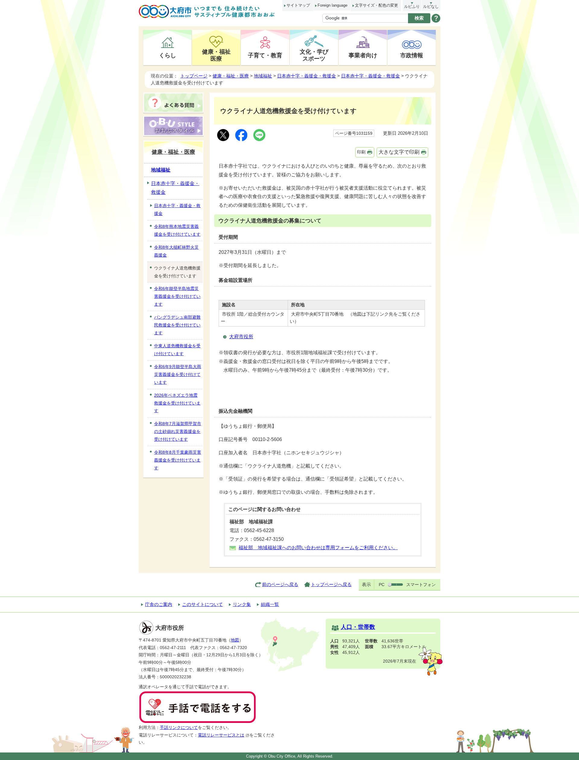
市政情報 (411, 55)
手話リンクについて (179, 727)
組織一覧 (270, 604)
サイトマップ (298, 5)
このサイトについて (202, 604)
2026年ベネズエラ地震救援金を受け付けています (177, 403)
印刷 (361, 152)
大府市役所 (241, 336)
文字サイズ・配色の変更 (376, 5)
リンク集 (242, 604)
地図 (235, 640)
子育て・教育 (265, 55)
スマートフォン (421, 584)
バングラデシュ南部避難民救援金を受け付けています (177, 325)
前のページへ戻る (280, 584)
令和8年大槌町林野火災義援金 (176, 251)
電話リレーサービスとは (221, 735)
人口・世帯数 (358, 627)
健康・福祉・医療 (231, 75)
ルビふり (412, 6)
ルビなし (431, 6)
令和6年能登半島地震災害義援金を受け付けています (177, 296)
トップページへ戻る (331, 584)
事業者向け (363, 55)
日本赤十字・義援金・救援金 (306, 75)
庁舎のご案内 (158, 604)
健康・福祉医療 (216, 55)
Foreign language (332, 5)
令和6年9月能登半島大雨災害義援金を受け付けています (177, 374)
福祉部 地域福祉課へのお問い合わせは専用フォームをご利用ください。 (318, 547)
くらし (167, 55)
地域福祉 (263, 75)
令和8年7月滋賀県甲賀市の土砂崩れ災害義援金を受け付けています (177, 431)
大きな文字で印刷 (398, 152)
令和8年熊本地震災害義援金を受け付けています (177, 230)
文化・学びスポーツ (314, 55)
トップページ (193, 75)
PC (381, 584)
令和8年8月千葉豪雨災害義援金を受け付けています (177, 460)
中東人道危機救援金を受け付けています (177, 349)
